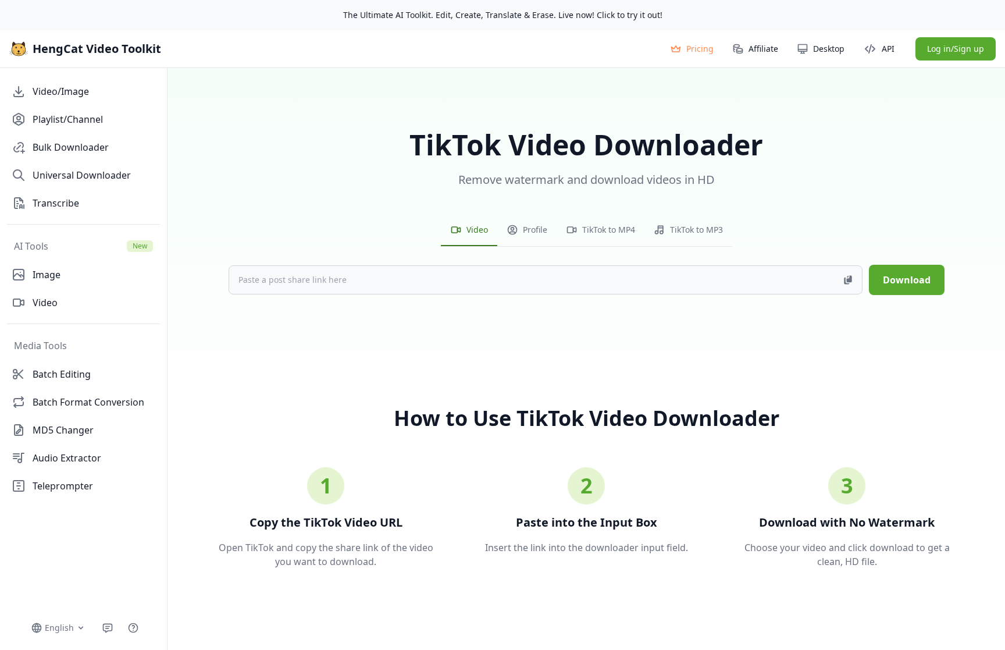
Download (907, 280)
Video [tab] (477, 229)
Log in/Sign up (955, 48)
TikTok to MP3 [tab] (696, 229)
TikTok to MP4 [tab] (608, 229)
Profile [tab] (535, 229)
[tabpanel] (586, 258)
